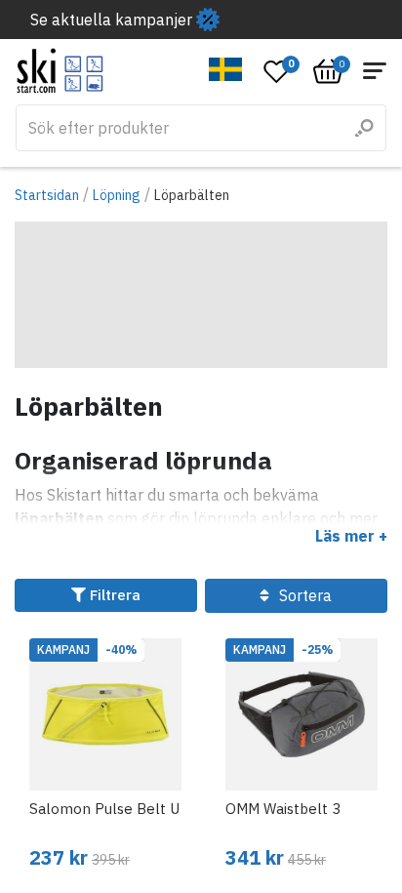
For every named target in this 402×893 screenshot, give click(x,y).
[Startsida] (60, 71)
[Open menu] (374, 71)
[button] (226, 69)
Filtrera (113, 595)
